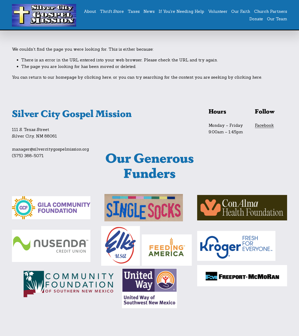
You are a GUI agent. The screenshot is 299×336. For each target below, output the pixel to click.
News (149, 11)
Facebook (264, 125)
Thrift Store (112, 11)
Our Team (277, 18)
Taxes (134, 11)
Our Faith (240, 11)
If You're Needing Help (181, 11)
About (90, 11)
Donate (256, 18)
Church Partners (270, 11)
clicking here (97, 77)
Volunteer (218, 11)
